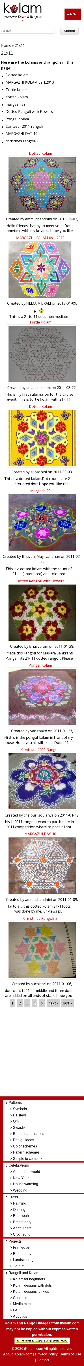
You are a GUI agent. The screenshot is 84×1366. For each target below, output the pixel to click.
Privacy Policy (46, 1354)
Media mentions (25, 1304)
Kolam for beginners (29, 1279)
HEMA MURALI (38, 303)
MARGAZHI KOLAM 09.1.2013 (40, 237)
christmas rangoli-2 (40, 918)
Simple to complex (27, 1159)
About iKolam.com (17, 1354)
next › (53, 1003)
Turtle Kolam (40, 322)
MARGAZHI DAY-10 (40, 833)
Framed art (21, 1247)
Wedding (20, 1190)
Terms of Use (70, 1354)
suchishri (38, 983)
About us (20, 1316)
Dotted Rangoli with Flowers (40, 580)
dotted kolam (40, 406)
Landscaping (23, 1260)
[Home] (22, 20)
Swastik (19, 1127)
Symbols (20, 1109)
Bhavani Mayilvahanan (41, 556)
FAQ (16, 1310)
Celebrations (19, 1165)
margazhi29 (40, 490)
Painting (19, 1203)
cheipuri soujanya (39, 815)
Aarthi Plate (22, 1228)
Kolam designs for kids (31, 1291)
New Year (21, 1178)
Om (16, 1121)
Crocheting (21, 1234)
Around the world (26, 1172)
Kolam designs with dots (32, 1285)
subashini (38, 471)
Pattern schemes (26, 1152)
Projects (15, 1241)
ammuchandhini (38, 219)
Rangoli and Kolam (24, 1273)
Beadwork (21, 1216)
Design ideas (23, 1140)
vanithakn (38, 730)
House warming (25, 1184)
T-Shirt (18, 1266)
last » (67, 1003)
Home (6, 45)
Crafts (13, 1197)
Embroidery (22, 1222)
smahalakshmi (38, 387)
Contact (43, 1360)
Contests (20, 1298)
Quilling (19, 1210)
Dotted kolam (40, 153)
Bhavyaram (38, 646)
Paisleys (20, 1115)
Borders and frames (28, 1134)
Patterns (15, 1103)
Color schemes (25, 1146)
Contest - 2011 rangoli (40, 749)
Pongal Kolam (40, 665)
